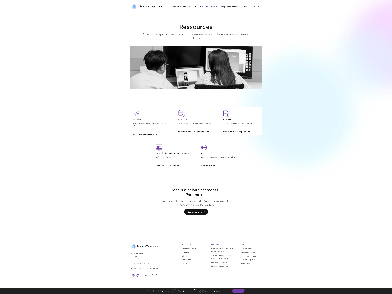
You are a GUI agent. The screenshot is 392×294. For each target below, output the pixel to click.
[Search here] (259, 7)
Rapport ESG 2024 (150, 275)
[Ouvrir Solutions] (192, 7)
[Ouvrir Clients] (203, 7)
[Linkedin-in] (133, 275)
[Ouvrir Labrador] (180, 7)
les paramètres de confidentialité (209, 292)
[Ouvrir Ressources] (217, 7)
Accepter (238, 291)
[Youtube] (138, 275)
